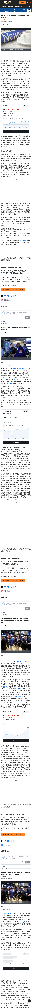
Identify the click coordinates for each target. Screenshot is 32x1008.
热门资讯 (10, 6)
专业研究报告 (16, 674)
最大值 (23, 118)
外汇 (26, 6)
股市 (22, 6)
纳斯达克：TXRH (22, 639)
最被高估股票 (9, 383)
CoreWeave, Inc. (6, 913)
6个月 (13, 118)
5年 (19, 118)
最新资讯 (4, 6)
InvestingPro (24, 241)
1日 (3, 118)
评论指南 (3, 321)
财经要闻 (17, 6)
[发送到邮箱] (15, 296)
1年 (16, 118)
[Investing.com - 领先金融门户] (7, 2)
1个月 (10, 118)
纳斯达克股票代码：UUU (22, 369)
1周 (6, 118)
